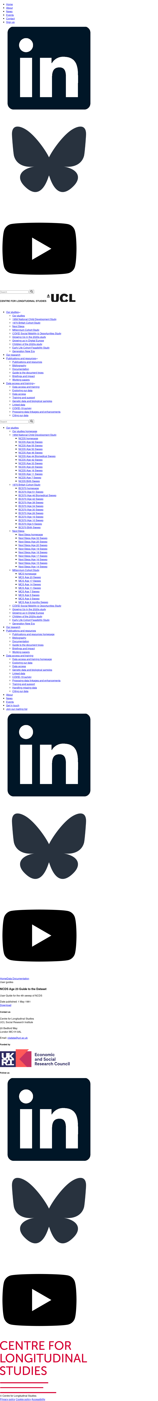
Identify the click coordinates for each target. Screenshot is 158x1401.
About (9, 8)
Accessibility (38, 1399)
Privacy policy (7, 1399)
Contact (10, 18)
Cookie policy (23, 1399)
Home (9, 4)
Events (10, 15)
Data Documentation (18, 978)
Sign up (10, 22)
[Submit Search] (31, 292)
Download (5, 1005)
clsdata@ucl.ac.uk (18, 1038)
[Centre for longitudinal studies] (61, 301)
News (9, 11)
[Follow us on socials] (49, 109)
